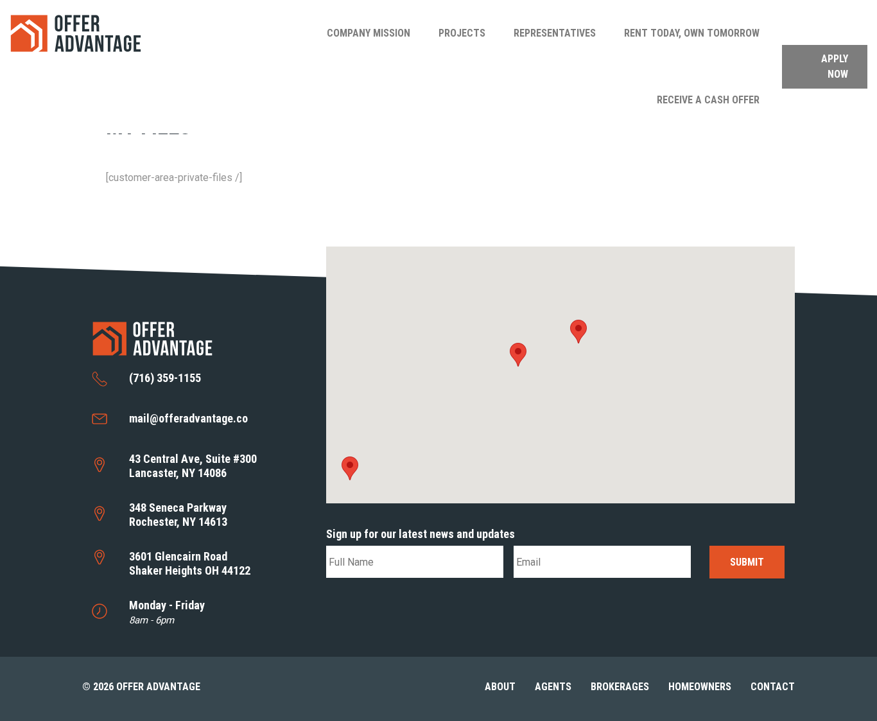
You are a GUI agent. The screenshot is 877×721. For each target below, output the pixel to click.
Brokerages (620, 687)
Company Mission (368, 33)
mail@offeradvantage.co (188, 418)
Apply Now (834, 66)
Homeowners (699, 687)
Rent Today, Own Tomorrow (692, 33)
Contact (773, 687)
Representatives (555, 33)
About (500, 687)
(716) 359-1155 (165, 378)
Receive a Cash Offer (708, 100)
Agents (553, 687)
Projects (461, 33)
